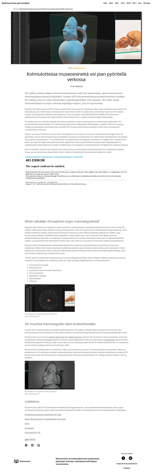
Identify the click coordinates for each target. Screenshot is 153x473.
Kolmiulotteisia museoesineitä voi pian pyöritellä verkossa (46, 9)
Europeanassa (109, 339)
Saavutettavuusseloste (127, 463)
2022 (111, 3)
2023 (105, 3)
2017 (134, 3)
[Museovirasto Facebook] (123, 458)
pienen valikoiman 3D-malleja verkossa (65, 337)
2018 (128, 3)
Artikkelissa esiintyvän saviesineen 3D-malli (43, 414)
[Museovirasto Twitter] (130, 458)
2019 (123, 3)
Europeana (29, 428)
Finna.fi (48, 339)
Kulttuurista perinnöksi (15, 3)
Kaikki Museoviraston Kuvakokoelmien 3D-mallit (45, 419)
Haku (147, 3)
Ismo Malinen (76, 86)
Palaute (127, 468)
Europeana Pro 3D (32, 432)
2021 (117, 3)
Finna (27, 423)
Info (140, 3)
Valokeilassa (79, 68)
